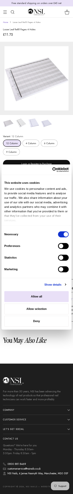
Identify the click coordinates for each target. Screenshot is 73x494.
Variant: (13, 136)
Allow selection (36, 308)
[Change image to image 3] (33, 123)
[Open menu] (5, 12)
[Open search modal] (12, 12)
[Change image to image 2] (21, 123)
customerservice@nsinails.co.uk (24, 469)
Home (5, 22)
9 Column (11, 152)
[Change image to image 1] (8, 123)
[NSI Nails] (36, 12)
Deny (36, 321)
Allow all (36, 296)
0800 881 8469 (16, 464)
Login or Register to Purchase (36, 164)
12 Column (12, 143)
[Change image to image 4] (46, 123)
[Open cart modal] (67, 12)
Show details (52, 284)
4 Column (31, 143)
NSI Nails (31, 486)
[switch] (63, 246)
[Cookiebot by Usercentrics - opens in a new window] (52, 169)
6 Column (49, 143)
